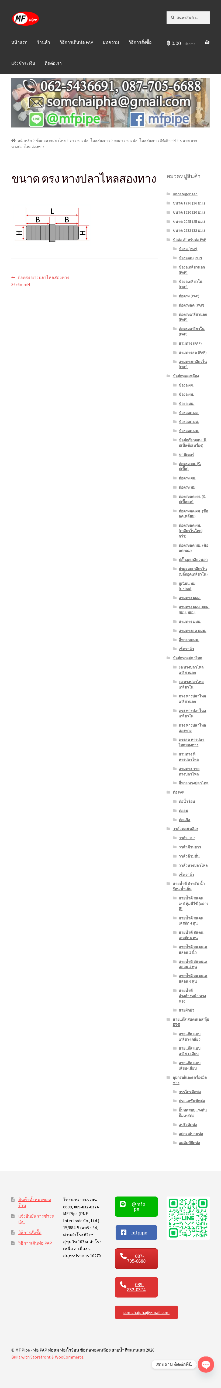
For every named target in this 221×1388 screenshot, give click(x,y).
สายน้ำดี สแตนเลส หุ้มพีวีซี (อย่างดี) (193, 903)
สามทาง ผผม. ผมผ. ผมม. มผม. (194, 609)
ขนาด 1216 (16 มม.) (189, 203)
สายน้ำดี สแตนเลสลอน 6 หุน (193, 978)
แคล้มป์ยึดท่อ (189, 1142)
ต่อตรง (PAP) (189, 296)
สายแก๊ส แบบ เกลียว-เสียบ (190, 1051)
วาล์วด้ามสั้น (189, 856)
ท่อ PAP (178, 792)
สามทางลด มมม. (192, 630)
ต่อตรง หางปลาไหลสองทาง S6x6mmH (145, 140)
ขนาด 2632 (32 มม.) (189, 230)
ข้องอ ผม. (186, 394)
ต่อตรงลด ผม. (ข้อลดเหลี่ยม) (193, 514)
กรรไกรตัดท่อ (190, 1091)
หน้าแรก (19, 42)
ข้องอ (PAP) (188, 248)
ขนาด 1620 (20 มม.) (189, 212)
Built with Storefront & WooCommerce (47, 1357)
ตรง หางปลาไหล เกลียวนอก (192, 699)
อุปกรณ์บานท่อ (191, 1133)
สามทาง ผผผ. (190, 597)
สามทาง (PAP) (190, 343)
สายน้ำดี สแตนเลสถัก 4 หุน (191, 921)
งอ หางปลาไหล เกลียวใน (191, 684)
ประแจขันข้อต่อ (192, 1100)
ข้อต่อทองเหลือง (186, 376)
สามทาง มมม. (190, 621)
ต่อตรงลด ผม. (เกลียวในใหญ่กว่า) (190, 531)
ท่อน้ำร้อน (187, 801)
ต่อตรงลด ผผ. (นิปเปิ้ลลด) (192, 499)
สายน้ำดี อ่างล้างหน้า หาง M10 (192, 996)
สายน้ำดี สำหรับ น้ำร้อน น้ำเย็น (189, 886)
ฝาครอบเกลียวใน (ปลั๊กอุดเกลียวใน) (193, 571)
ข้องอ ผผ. (186, 385)
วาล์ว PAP (187, 837)
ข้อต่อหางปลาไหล (51, 140)
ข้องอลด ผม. (189, 421)
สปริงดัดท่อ (188, 1124)
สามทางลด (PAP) (193, 352)
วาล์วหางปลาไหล (193, 865)
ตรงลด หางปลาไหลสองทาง (191, 742)
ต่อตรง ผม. (187, 478)
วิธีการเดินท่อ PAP (76, 42)
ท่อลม (183, 810)
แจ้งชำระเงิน (23, 63)
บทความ (111, 42)
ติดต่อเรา (53, 63)
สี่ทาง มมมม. (189, 639)
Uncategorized (185, 193)
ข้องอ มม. (186, 403)
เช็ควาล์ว (186, 648)
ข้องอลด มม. (189, 430)
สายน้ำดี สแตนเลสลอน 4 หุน (193, 964)
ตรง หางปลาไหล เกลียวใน (192, 713)
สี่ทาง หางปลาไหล (194, 783)
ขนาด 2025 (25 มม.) (189, 221)
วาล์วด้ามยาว (190, 847)
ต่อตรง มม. (187, 487)
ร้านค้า (43, 42)
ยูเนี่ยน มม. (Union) (187, 586)
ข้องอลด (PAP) (190, 258)
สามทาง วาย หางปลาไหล (189, 771)
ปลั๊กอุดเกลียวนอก (193, 559)
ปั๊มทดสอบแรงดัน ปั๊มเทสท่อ (193, 1113)
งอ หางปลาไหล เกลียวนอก (191, 670)
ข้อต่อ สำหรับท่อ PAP (189, 239)
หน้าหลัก (25, 140)
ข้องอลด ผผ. (189, 412)
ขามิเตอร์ (186, 454)
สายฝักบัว (186, 1010)
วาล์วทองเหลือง (185, 828)
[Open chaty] (206, 1364)
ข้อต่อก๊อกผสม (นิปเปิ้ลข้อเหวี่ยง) (192, 443)
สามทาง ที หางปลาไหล (189, 757)
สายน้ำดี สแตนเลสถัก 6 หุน (191, 935)
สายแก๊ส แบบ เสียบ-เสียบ (190, 1065)
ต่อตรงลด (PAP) (191, 305)
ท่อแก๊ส (184, 819)
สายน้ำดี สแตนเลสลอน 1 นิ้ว (193, 950)
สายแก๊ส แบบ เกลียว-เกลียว (190, 1036)
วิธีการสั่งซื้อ (140, 42)
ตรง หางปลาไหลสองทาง (90, 140)
